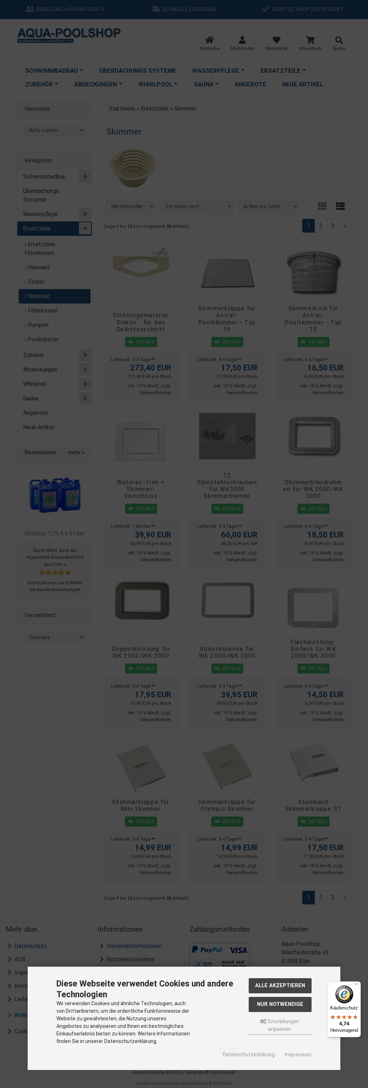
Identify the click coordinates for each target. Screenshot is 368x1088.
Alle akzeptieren (280, 986)
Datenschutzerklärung (249, 1054)
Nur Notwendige (280, 1004)
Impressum (298, 1054)
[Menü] (356, 985)
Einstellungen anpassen (283, 1025)
